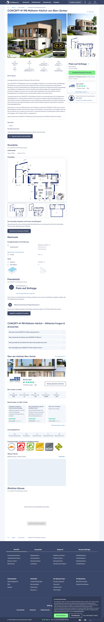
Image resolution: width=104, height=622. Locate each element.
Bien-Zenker (21, 7)
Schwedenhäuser (58, 561)
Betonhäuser (11, 563)
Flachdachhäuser (81, 558)
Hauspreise (38, 549)
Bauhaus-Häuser (12, 561)
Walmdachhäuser (81, 561)
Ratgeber (56, 2)
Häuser (13, 7)
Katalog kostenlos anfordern (55, 384)
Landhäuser (33, 563)
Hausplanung (47, 2)
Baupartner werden (81, 581)
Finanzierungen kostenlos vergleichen (25, 293)
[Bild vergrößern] (63, 199)
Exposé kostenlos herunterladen (21, 136)
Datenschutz (34, 587)
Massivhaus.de (45, 610)
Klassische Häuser (35, 561)
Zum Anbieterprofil (60, 356)
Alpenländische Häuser (13, 558)
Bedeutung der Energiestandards (15, 252)
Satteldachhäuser (81, 555)
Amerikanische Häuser (13, 555)
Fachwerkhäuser (35, 558)
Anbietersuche (36, 2)
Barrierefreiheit (34, 584)
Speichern (91, 11)
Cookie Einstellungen (36, 581)
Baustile (16, 549)
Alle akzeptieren (61, 615)
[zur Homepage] (8, 7)
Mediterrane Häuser (59, 555)
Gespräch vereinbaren (82, 584)
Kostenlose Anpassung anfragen (19, 231)
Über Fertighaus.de (12, 581)
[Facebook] (80, 619)
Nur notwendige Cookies (90, 615)
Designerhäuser (34, 555)
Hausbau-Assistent (75, 2)
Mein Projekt (57, 590)
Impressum (33, 590)
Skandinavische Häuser (59, 563)
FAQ (8, 584)
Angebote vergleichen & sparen (19, 313)
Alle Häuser (62, 456)
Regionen (60, 549)
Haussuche (26, 2)
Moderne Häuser (58, 558)
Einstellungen (75, 615)
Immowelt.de (20, 610)
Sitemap (9, 587)
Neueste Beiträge (84, 549)
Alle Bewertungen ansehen (58, 425)
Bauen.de (33, 610)
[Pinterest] (85, 619)
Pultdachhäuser (80, 563)
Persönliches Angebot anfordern (84, 100)
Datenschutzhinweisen (79, 611)
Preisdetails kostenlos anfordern (81, 72)
